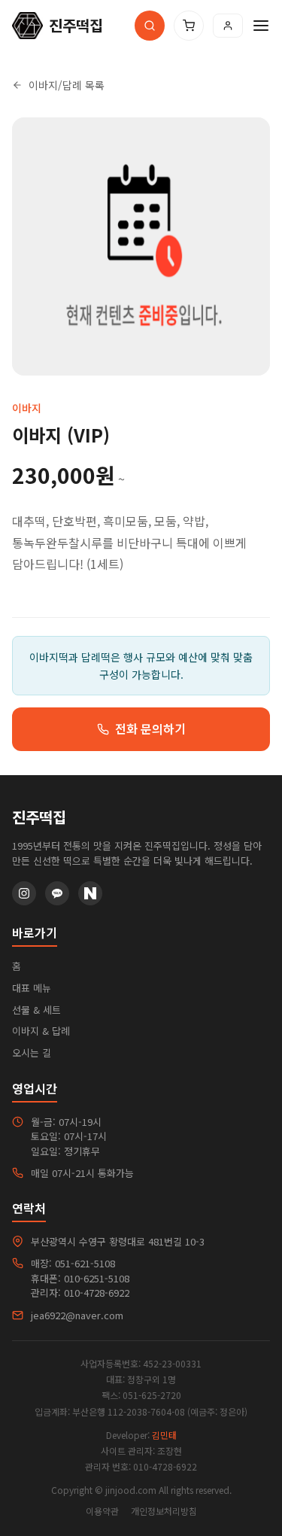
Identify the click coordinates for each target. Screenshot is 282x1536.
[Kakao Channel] (57, 893)
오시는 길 (31, 1052)
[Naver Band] (90, 893)
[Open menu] (261, 26)
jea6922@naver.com (77, 1315)
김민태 (164, 1434)
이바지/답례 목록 (67, 85)
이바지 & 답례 (41, 1030)
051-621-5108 (85, 1263)
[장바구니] (189, 26)
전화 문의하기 (150, 728)
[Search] (150, 26)
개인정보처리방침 (164, 1510)
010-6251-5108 (96, 1278)
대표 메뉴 (31, 988)
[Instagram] (24, 893)
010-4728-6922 (96, 1292)
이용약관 (102, 1510)
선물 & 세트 (36, 1009)
